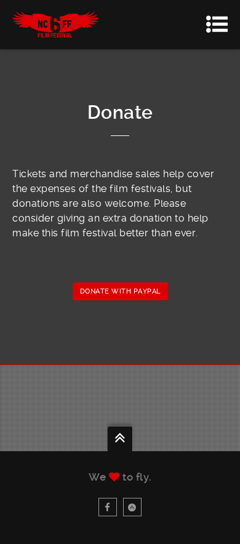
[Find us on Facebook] (107, 507)
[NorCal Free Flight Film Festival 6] (55, 24)
